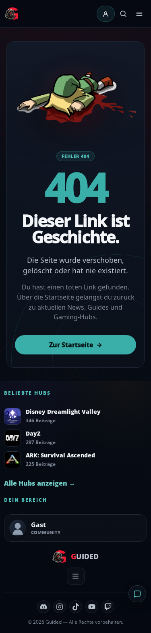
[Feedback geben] (137, 593)
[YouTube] (91, 606)
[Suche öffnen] (123, 13)
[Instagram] (59, 606)
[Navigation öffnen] (139, 13)
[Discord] (43, 606)
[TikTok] (75, 606)
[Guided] (12, 13)
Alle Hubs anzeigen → (39, 483)
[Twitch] (107, 606)
